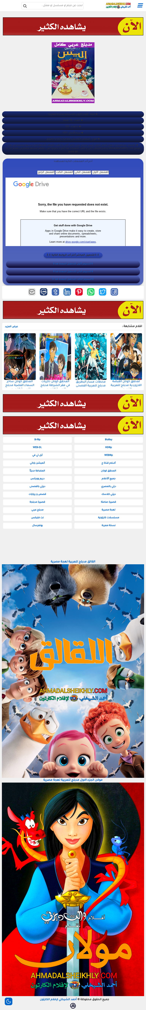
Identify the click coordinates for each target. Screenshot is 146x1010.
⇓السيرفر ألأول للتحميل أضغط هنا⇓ (73, 264)
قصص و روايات (37, 494)
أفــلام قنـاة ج (109, 463)
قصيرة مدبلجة (37, 502)
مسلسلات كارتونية (108, 518)
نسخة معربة (109, 525)
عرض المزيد (11, 326)
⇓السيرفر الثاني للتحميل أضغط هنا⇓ (73, 271)
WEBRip (108, 455)
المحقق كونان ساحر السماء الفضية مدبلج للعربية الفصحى (19, 385)
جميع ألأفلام (109, 478)
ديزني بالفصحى (37, 486)
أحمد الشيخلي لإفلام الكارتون (58, 999)
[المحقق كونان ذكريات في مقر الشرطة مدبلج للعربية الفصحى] (55, 356)
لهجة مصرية (108, 510)
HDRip (108, 447)
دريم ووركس (37, 478)
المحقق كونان (108, 471)
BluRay (108, 439)
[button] (114, 292)
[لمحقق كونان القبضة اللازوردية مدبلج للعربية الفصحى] (126, 356)
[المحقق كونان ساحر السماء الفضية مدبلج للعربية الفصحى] (20, 356)
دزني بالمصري (108, 486)
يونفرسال (37, 525)
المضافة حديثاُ (37, 471)
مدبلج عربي (37, 510)
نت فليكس (37, 518)
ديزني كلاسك (109, 494)
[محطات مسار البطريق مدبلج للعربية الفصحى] (91, 356)
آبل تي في (37, 455)
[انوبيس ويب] (73, 1006)
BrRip (37, 439)
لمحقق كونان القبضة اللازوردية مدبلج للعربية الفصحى (126, 385)
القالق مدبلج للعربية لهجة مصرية (73, 562)
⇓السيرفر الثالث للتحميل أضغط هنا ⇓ (73, 279)
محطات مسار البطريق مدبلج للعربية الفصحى (91, 383)
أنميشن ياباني (37, 463)
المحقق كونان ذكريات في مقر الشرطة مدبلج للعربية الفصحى (55, 385)
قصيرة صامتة (108, 502)
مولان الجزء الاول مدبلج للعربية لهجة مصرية (73, 780)
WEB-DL (37, 447)
